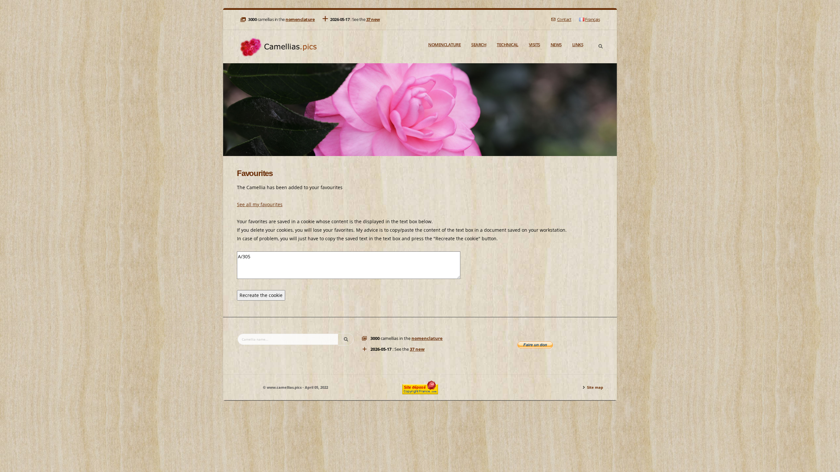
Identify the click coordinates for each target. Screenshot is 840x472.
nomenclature (300, 19)
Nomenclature (444, 45)
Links (577, 45)
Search (478, 45)
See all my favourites (260, 204)
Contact (564, 19)
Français (592, 19)
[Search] (600, 46)
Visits (534, 45)
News (556, 45)
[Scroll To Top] (828, 464)
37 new (373, 19)
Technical (507, 45)
